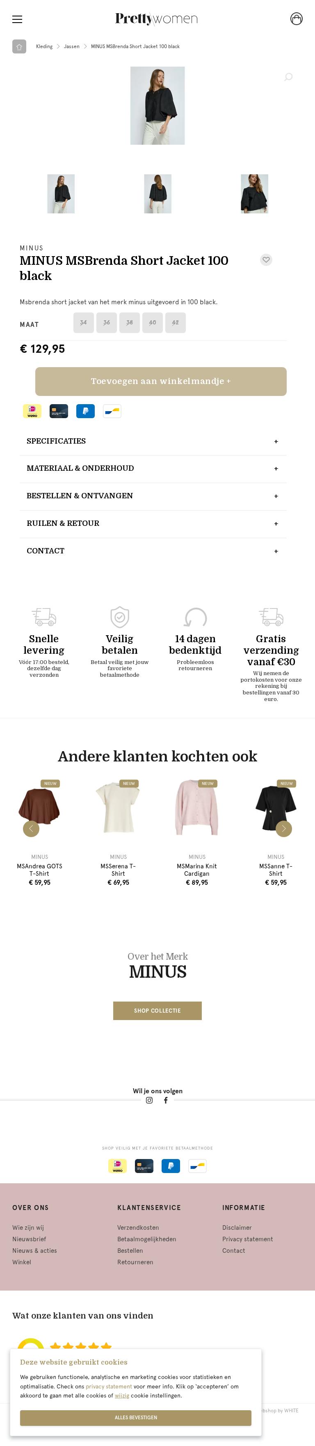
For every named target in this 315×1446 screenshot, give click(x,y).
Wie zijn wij (28, 1227)
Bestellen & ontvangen (80, 496)
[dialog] (136, 1392)
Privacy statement (247, 1239)
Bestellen (130, 1250)
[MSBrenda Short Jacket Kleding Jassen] (157, 106)
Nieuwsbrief (29, 1239)
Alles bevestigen (136, 1418)
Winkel (21, 1262)
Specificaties (56, 441)
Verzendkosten (138, 1227)
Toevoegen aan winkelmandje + (161, 381)
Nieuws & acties (34, 1250)
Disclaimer (237, 1227)
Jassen (72, 46)
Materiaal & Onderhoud (80, 468)
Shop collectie (157, 1011)
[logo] (156, 19)
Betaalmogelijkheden (146, 1239)
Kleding (44, 46)
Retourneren (135, 1262)
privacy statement (109, 1386)
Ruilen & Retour (63, 523)
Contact (45, 551)
